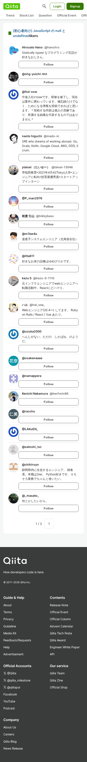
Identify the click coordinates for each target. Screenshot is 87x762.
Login (57, 6)
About (7, 605)
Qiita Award (58, 640)
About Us (9, 727)
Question (45, 15)
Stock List (26, 15)
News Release (13, 748)
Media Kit (9, 633)
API (52, 654)
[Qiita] (11, 6)
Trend (10, 15)
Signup (75, 6)
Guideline (9, 626)
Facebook (10, 694)
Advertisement (13, 654)
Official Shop (59, 687)
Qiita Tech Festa (61, 633)
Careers (8, 734)
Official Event (66, 15)
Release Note (59, 605)
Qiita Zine (56, 680)
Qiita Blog (10, 741)
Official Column (60, 619)
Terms (7, 612)
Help (6, 647)
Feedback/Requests (17, 640)
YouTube (9, 701)
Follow (48, 64)
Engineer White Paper (65, 647)
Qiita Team (57, 673)
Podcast (9, 708)
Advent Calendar (61, 626)
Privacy (8, 619)
